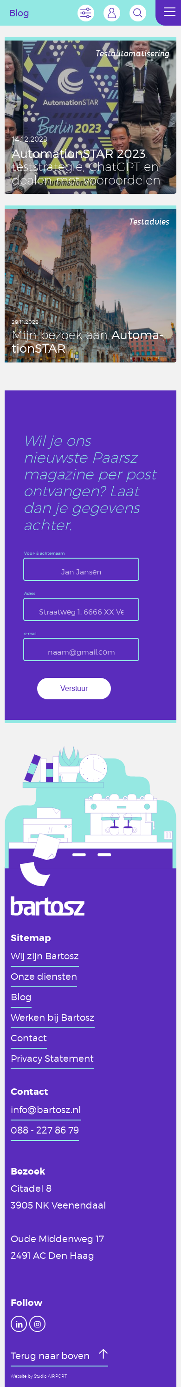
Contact (29, 1037)
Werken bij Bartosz (53, 1017)
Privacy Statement (52, 1058)
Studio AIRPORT (50, 1376)
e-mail (30, 634)
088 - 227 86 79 (45, 1129)
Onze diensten (44, 976)
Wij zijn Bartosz (45, 955)
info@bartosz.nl (46, 1109)
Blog (21, 996)
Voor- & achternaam (44, 554)
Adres (29, 594)
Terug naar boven (51, 1355)
